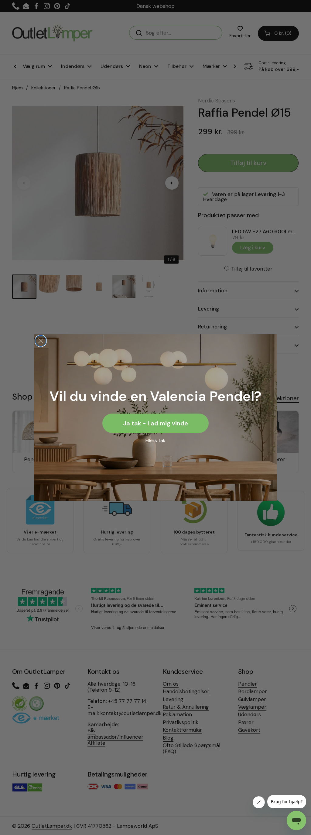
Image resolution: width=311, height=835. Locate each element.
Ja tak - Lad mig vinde (155, 423)
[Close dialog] (40, 340)
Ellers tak (155, 440)
